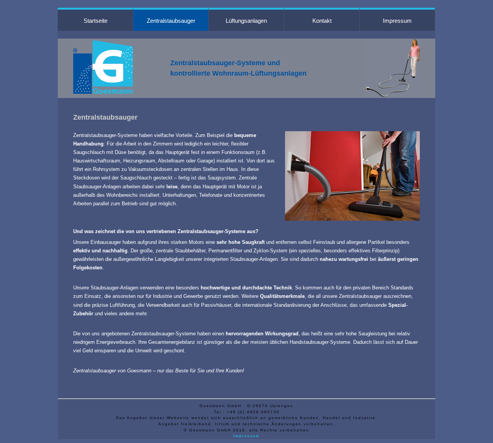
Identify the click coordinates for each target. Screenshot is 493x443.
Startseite (95, 20)
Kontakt (322, 20)
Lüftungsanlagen (246, 20)
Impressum (397, 20)
